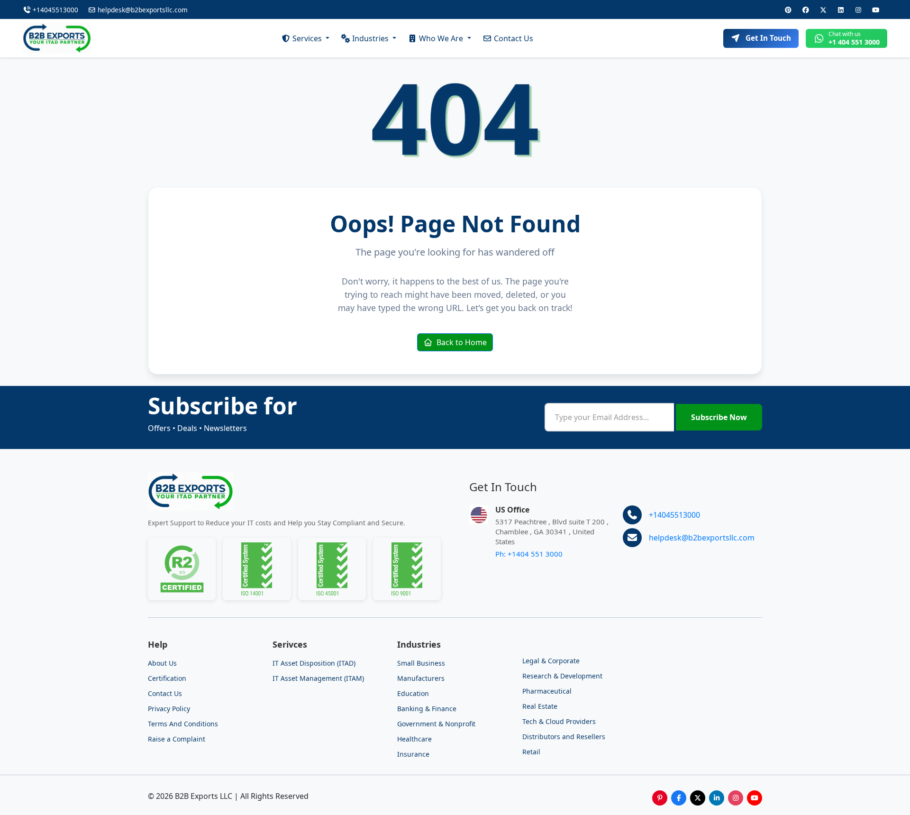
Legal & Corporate (551, 660)
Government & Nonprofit (436, 723)
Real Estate (539, 706)
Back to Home (461, 342)
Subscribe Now (719, 417)
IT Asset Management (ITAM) (318, 678)
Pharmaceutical (547, 691)
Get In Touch (768, 38)
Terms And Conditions (183, 723)
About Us (162, 663)
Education (413, 693)
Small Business (421, 663)
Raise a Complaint (176, 738)
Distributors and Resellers (563, 736)
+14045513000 (55, 9)
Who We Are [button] (442, 38)
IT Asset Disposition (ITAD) (314, 663)
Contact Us (513, 38)
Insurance (413, 754)
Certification (167, 678)
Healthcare (414, 738)
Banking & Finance (426, 708)
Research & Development (562, 675)
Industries (371, 38)
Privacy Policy (169, 708)
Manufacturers (421, 678)
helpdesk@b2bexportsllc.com (142, 9)
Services (308, 38)
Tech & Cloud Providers (559, 721)
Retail (531, 751)
